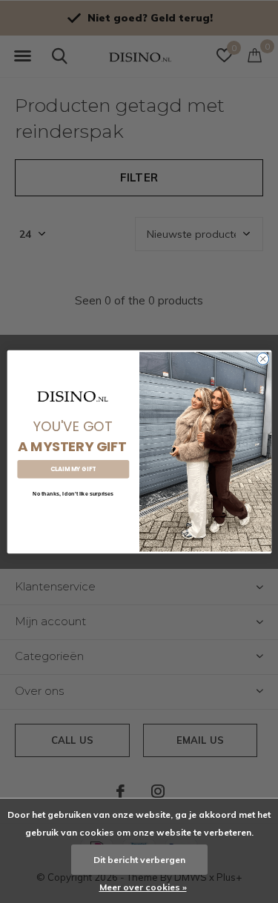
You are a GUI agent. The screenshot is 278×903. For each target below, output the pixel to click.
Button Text (72, 513)
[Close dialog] (262, 358)
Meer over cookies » (143, 887)
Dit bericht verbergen (139, 859)
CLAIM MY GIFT (73, 468)
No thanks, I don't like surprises (73, 493)
